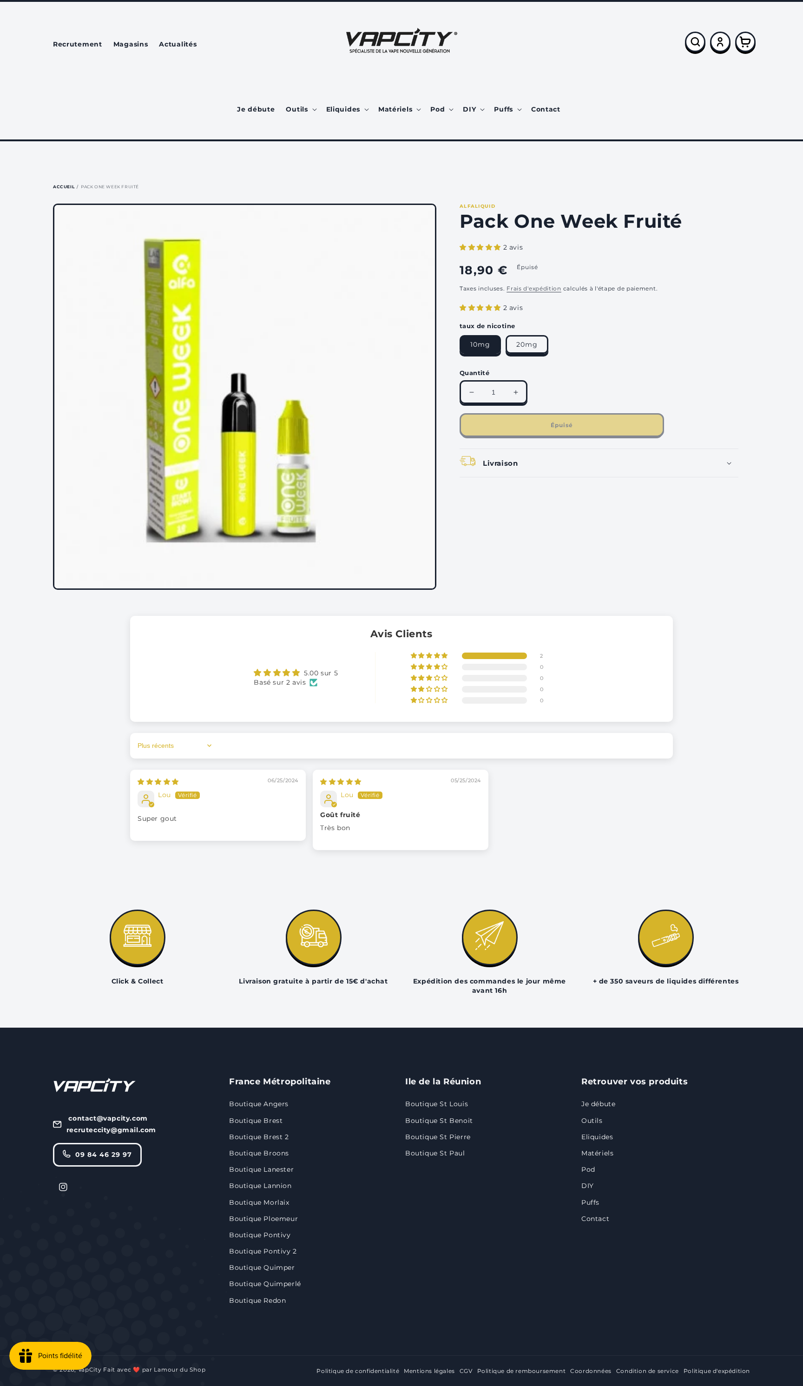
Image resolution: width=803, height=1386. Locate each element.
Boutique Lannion (260, 1185)
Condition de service (647, 1370)
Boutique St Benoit (439, 1120)
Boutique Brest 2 (259, 1137)
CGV (466, 1370)
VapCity (90, 1369)
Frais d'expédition (534, 288)
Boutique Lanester (261, 1169)
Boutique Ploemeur (263, 1218)
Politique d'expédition (717, 1370)
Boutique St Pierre (438, 1137)
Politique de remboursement (521, 1370)
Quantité (474, 372)
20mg (527, 344)
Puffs (590, 1202)
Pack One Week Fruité (110, 186)
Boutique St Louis (436, 1104)
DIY (587, 1185)
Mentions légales (429, 1370)
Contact (595, 1218)
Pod (588, 1169)
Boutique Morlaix (259, 1202)
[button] (300, 109)
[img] (158, 782)
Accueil (63, 186)
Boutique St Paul (435, 1153)
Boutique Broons (259, 1153)
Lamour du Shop (179, 1369)
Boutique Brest (256, 1120)
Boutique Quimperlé (265, 1284)
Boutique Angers (259, 1104)
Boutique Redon (257, 1300)
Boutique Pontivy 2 (263, 1251)
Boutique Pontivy (260, 1235)
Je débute (598, 1104)
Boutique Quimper (262, 1267)
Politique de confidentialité (357, 1370)
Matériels (597, 1153)
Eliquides (597, 1137)
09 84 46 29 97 (103, 1154)
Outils (592, 1120)
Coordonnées (591, 1370)
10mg (480, 344)
